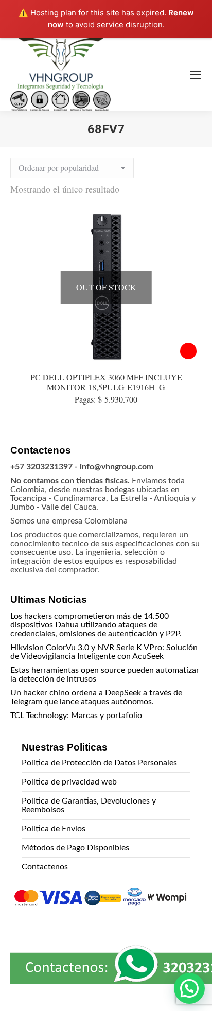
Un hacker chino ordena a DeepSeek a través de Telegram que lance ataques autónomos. (96, 697)
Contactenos (45, 867)
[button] (189, 988)
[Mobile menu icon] (195, 74)
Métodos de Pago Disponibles (75, 848)
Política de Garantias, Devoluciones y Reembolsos (89, 805)
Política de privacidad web (69, 782)
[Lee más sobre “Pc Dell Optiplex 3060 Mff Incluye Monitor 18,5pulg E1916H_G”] (188, 351)
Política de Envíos (53, 829)
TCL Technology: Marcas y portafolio (76, 715)
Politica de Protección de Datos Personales (99, 763)
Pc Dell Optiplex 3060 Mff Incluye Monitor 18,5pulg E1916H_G (106, 382)
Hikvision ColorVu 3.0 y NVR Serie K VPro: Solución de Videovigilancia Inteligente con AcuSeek (104, 651)
